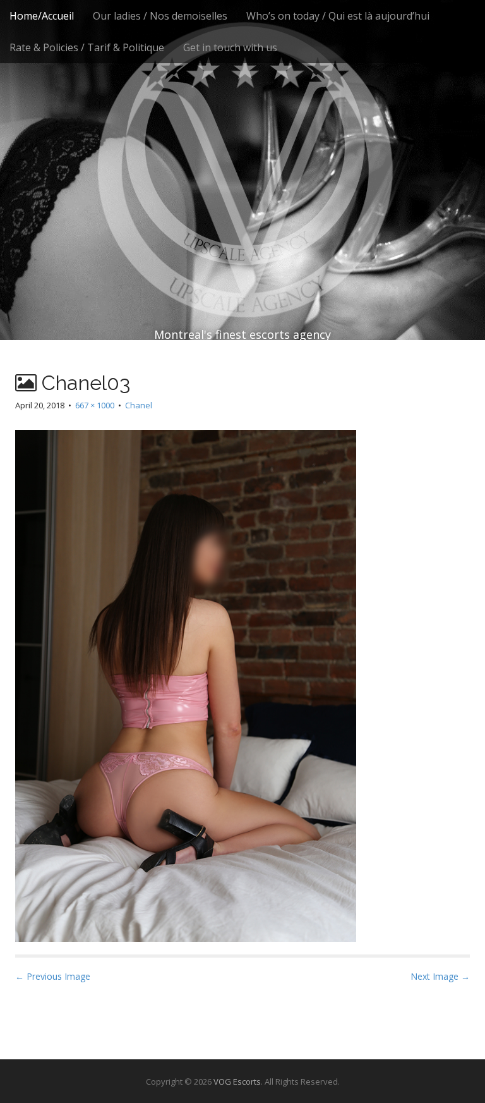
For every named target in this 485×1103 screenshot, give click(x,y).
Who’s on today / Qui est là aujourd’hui (337, 16)
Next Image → (440, 976)
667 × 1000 (94, 405)
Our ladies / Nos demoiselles (160, 16)
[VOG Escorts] (242, 145)
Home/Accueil (41, 16)
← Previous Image (52, 976)
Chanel (138, 405)
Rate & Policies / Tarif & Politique (86, 47)
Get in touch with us (230, 47)
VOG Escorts (237, 1081)
